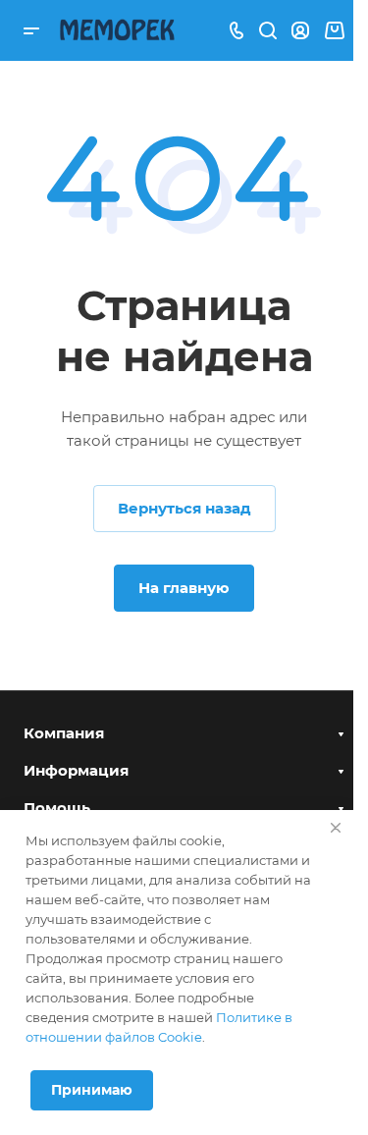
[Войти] (300, 31)
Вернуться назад (184, 508)
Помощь (57, 807)
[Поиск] (267, 31)
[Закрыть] (335, 827)
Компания (64, 733)
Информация (76, 770)
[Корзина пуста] (334, 31)
